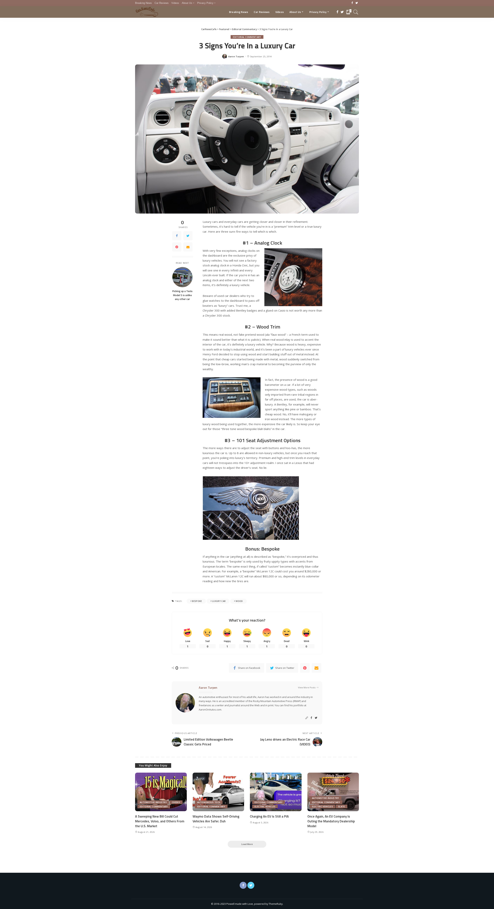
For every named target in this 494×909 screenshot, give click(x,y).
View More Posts (307, 687)
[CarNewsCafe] (147, 12)
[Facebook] (352, 3)
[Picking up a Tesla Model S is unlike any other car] (182, 277)
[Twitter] (356, 3)
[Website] (306, 718)
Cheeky (176, 802)
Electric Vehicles (265, 806)
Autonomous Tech (208, 802)
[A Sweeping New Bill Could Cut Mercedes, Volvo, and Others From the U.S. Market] (161, 792)
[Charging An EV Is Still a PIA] (276, 792)
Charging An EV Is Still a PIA (269, 816)
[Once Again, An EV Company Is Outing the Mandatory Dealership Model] (333, 792)
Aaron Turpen (236, 56)
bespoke (197, 601)
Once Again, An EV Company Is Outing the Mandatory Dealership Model (331, 821)
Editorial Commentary (247, 36)
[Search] (356, 12)
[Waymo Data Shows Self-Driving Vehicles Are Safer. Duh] (218, 792)
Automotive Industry (153, 802)
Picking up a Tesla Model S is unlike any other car (182, 295)
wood (239, 601)
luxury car (219, 601)
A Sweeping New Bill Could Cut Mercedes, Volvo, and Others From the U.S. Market (159, 821)
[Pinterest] (176, 247)
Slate (341, 806)
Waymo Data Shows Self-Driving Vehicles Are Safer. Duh (216, 819)
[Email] (188, 247)
